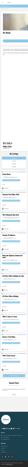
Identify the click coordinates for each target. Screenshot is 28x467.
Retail (10, 180)
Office (10, 200)
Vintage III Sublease (8, 235)
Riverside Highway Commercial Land (12, 256)
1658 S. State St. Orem (9, 316)
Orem (17, 217)
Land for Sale (15, 263)
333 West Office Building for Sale (13, 276)
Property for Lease (15, 180)
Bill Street (6, 290)
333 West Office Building (10, 296)
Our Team (3, 448)
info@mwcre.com (6, 439)
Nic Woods (7, 32)
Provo (15, 177)
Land (11, 263)
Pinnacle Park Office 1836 (10, 194)
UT (17, 177)
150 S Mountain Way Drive (10, 215)
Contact (2, 450)
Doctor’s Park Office (8, 337)
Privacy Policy (4, 452)
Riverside (15, 260)
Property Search (4, 446)
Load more (14, 394)
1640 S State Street (8, 355)
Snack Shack (6, 174)
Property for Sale (16, 282)
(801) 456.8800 (6, 437)
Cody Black (6, 228)
